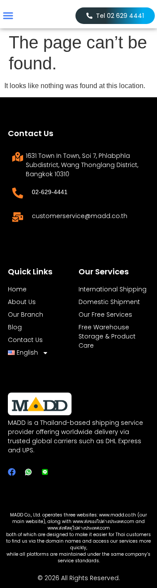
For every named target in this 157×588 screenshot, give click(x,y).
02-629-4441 (50, 191)
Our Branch (25, 314)
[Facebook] (12, 472)
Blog (15, 327)
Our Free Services (105, 314)
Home (17, 289)
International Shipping (112, 289)
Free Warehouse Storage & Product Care (107, 336)
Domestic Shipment (109, 301)
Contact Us (25, 339)
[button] (8, 15)
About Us (22, 301)
